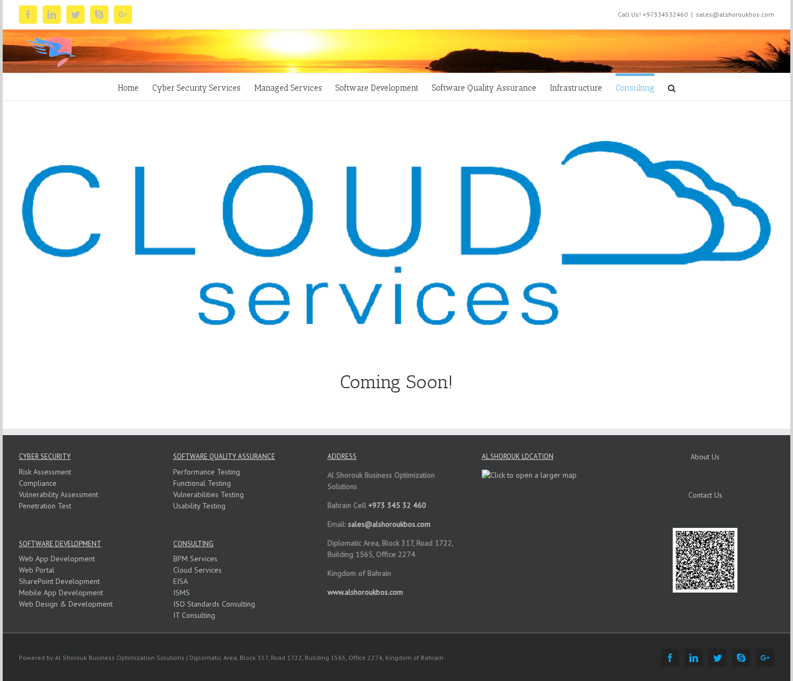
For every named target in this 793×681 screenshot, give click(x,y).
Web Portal (36, 570)
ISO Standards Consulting (214, 604)
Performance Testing (206, 472)
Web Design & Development (66, 604)
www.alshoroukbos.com (365, 592)
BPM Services (195, 558)
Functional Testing (202, 483)
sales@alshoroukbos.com (735, 14)
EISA (180, 581)
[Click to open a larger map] (529, 475)
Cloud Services (197, 570)
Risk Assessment (45, 472)
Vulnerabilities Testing (208, 494)
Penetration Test (45, 506)
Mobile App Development (61, 592)
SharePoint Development (59, 581)
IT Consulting (194, 615)
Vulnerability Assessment (58, 494)
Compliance (38, 483)
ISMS (181, 592)
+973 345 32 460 (397, 505)
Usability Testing (199, 506)
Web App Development (57, 558)
